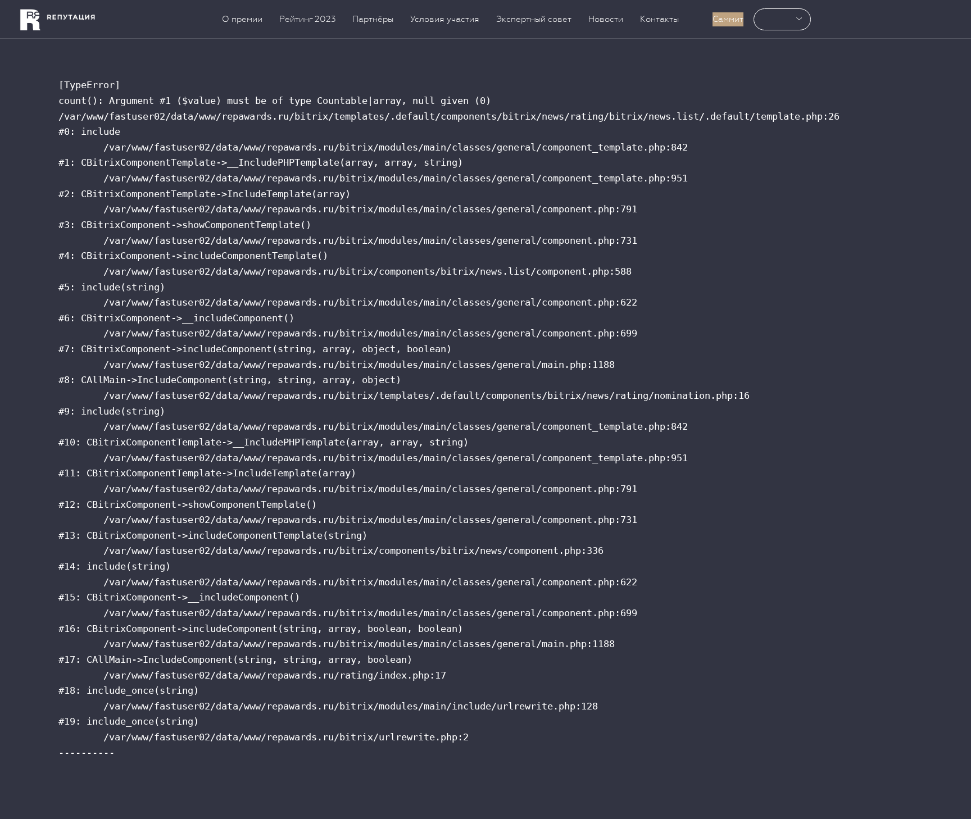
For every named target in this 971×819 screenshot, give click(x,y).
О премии (242, 19)
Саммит (728, 19)
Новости (605, 19)
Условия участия (444, 19)
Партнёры (372, 19)
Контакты (659, 19)
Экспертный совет (533, 19)
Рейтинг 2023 (307, 19)
